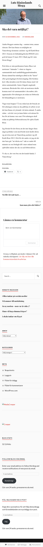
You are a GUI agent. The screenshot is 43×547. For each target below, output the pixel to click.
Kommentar (32, 243)
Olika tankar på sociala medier (14, 296)
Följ (6, 522)
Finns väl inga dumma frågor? (14, 311)
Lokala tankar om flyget (12, 316)
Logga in (8, 375)
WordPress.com (11, 391)
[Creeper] (6, 424)
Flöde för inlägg (11, 380)
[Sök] (37, 6)
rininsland (29, 37)
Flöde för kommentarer (14, 385)
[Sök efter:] (21, 276)
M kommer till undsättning (13, 301)
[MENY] (4, 6)
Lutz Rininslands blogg (21, 4)
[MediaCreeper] (8, 404)
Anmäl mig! (9, 481)
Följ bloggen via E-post (14, 500)
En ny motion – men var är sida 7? (16, 306)
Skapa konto (9, 370)
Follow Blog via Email (13, 459)
